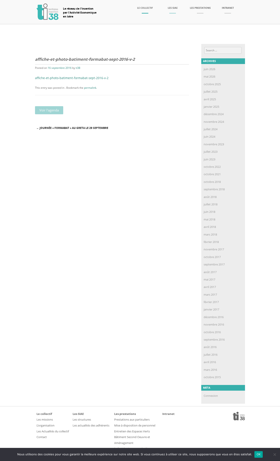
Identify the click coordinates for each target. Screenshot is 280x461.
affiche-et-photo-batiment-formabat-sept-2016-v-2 (71, 78)
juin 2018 (209, 212)
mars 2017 (210, 294)
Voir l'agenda (49, 110)
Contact (42, 437)
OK (259, 454)
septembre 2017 (214, 264)
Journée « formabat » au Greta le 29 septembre (72, 128)
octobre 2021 (212, 174)
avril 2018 (210, 227)
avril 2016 (210, 362)
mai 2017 (209, 279)
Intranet (228, 7)
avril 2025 (210, 99)
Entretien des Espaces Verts (132, 431)
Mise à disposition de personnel (134, 425)
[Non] (274, 454)
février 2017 (211, 302)
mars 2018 (210, 234)
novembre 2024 (214, 122)
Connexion (211, 396)
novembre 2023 (214, 144)
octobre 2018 (212, 182)
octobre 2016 (212, 332)
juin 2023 (209, 159)
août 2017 (210, 272)
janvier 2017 (211, 309)
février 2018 (211, 242)
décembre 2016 (214, 317)
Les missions (45, 419)
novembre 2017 (214, 249)
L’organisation (45, 425)
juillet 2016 (210, 355)
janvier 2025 (211, 107)
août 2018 (210, 197)
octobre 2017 (212, 257)
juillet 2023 (210, 152)
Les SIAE (173, 7)
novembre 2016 (214, 324)
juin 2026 (209, 69)
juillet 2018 (210, 204)
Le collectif (145, 7)
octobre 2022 (212, 167)
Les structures (82, 419)
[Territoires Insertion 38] (47, 18)
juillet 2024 (210, 129)
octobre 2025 (212, 84)
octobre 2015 (212, 377)
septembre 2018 (214, 189)
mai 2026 (209, 76)
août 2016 (210, 347)
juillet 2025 (210, 92)
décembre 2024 (214, 114)
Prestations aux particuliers (132, 419)
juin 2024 (209, 137)
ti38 (78, 68)
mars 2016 (210, 370)
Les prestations (200, 7)
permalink (90, 88)
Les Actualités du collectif (53, 431)
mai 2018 (209, 219)
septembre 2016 (214, 339)
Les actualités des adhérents (91, 425)
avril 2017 (210, 287)
